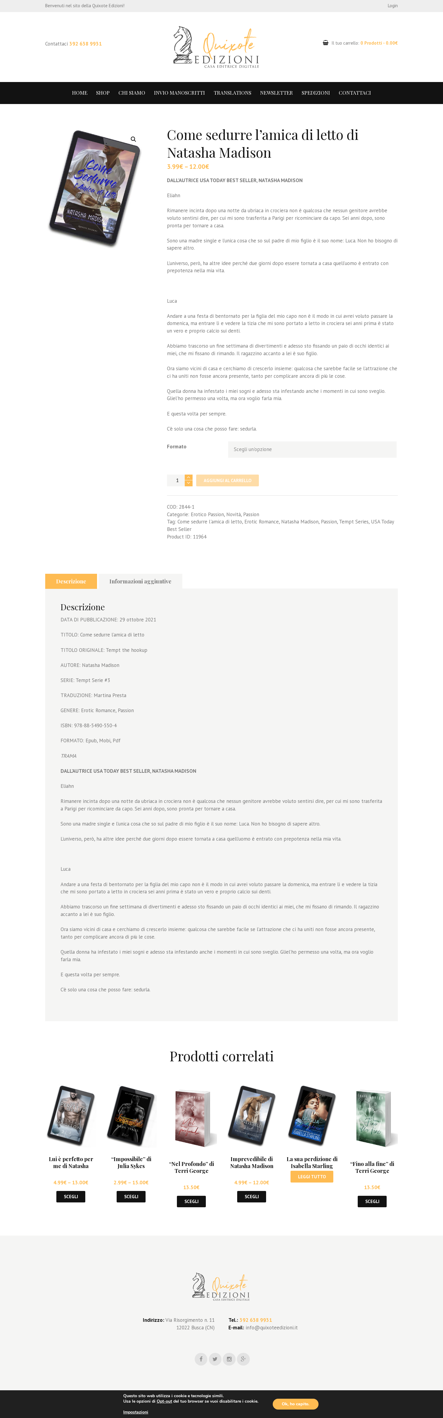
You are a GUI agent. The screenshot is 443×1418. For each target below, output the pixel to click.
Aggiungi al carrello (228, 480)
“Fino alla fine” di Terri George (372, 1167)
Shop (103, 92)
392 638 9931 (85, 43)
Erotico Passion (207, 514)
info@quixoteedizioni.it (271, 1327)
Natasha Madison (300, 521)
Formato (177, 446)
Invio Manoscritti (179, 92)
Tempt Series (354, 521)
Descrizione (71, 581)
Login (393, 5)
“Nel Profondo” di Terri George (191, 1167)
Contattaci (355, 92)
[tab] (71, 581)
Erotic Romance (261, 521)
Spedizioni (316, 92)
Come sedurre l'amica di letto (210, 521)
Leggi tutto (312, 1177)
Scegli (71, 1196)
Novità (233, 514)
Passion (251, 514)
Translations (232, 92)
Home (79, 92)
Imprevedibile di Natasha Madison (251, 1162)
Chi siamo (131, 92)
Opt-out (164, 1401)
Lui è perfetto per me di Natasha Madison (71, 1166)
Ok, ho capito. (295, 1404)
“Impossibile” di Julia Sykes (131, 1162)
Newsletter (276, 92)
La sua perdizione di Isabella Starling (312, 1162)
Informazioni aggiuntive (140, 581)
